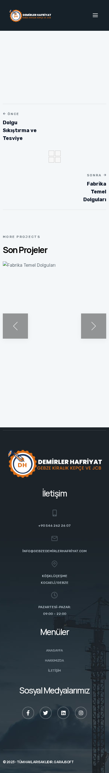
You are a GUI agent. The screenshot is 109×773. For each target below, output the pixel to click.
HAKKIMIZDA (54, 660)
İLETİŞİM (54, 671)
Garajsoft (64, 762)
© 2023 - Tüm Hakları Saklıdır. (28, 762)
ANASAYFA (54, 650)
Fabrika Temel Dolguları (43, 365)
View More (23, 381)
